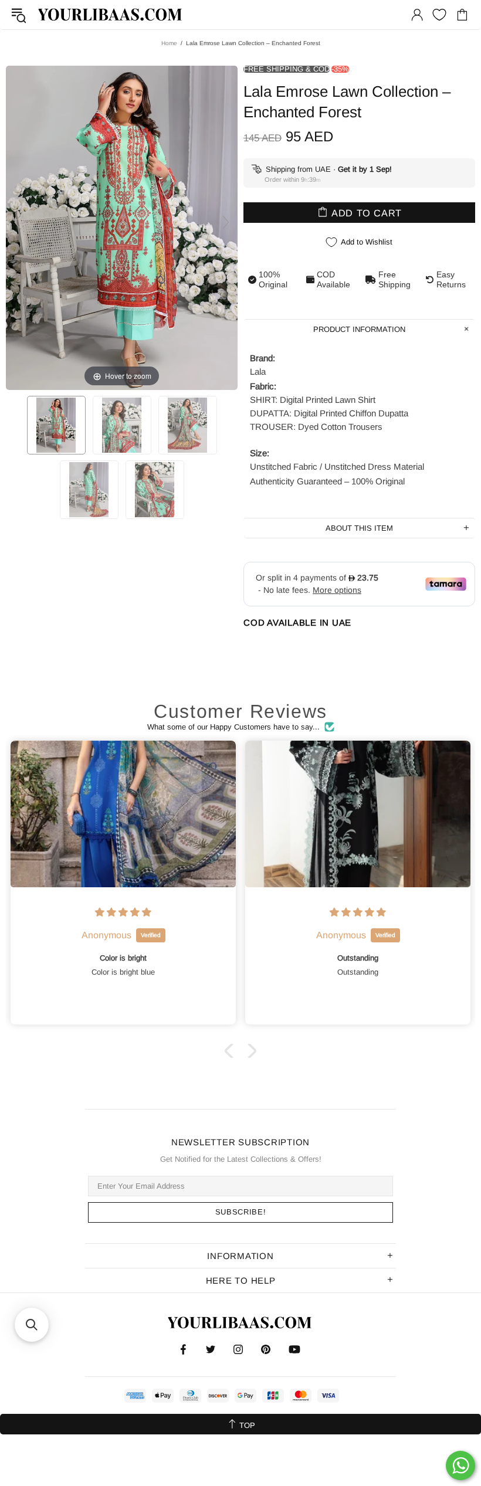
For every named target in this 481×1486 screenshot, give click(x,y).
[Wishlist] (439, 14)
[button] (231, 1051)
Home (169, 43)
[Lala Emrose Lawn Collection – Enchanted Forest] (56, 425)
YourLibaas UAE (111, 14)
